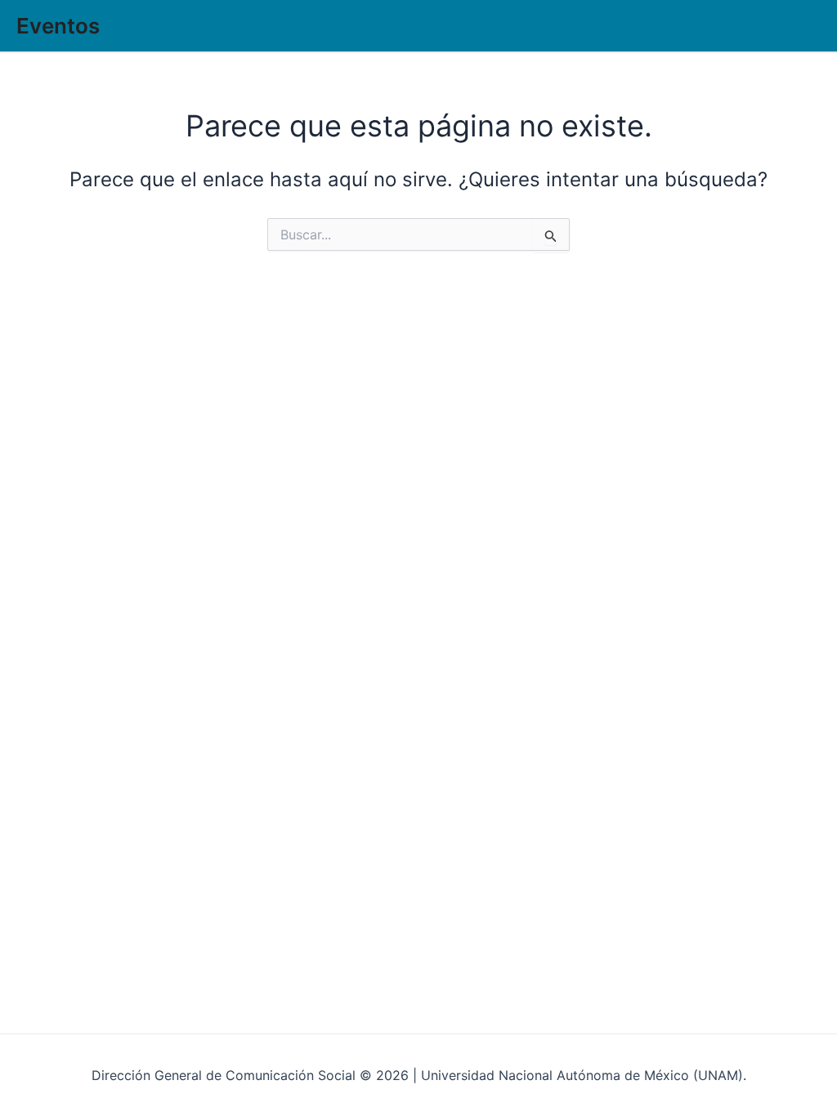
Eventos (58, 25)
